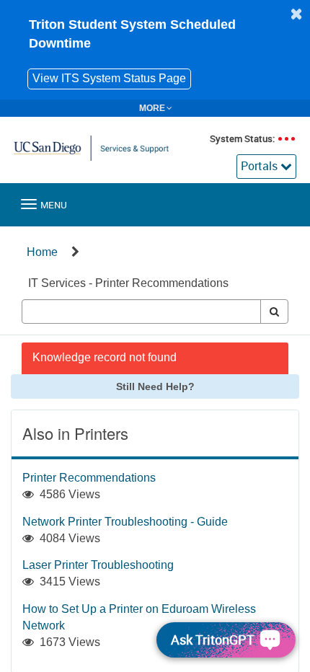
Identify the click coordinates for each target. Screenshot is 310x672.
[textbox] (141, 311)
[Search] (274, 311)
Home (42, 252)
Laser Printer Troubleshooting (98, 565)
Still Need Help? (155, 386)
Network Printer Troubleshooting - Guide (125, 522)
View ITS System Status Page (109, 78)
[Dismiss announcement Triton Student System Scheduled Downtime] (296, 13)
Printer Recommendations (89, 478)
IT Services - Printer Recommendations (128, 283)
